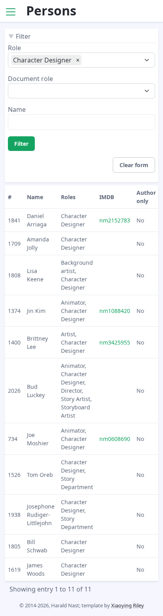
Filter (21, 143)
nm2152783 (114, 220)
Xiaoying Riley (127, 605)
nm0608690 (114, 439)
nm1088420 (114, 311)
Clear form (133, 165)
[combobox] (108, 61)
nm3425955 (114, 342)
